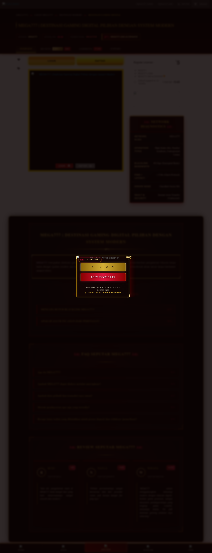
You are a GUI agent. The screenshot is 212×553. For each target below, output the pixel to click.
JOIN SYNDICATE (103, 277)
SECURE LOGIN (103, 267)
